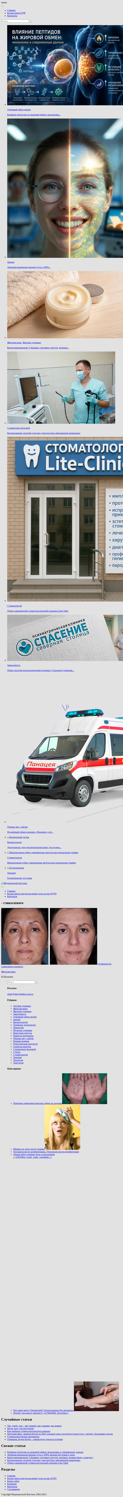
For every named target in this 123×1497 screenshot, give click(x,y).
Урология (18, 1060)
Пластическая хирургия (25, 1044)
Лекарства (18, 1027)
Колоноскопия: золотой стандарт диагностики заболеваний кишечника (43, 433)
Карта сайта (13, 1481)
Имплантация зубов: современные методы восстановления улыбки (41, 862)
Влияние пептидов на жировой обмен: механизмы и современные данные (45, 1452)
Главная (11, 10)
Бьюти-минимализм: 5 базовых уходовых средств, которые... (38, 347)
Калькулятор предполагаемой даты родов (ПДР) (32, 893)
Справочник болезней (18, 428)
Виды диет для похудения (20, 1428)
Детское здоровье (22, 1006)
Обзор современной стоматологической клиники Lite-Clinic (37, 611)
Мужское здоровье (22, 1030)
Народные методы (22, 1033)
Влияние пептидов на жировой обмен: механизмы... (34, 114)
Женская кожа (14, 342)
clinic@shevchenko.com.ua (20, 994)
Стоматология (14, 606)
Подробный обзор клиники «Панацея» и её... (30, 832)
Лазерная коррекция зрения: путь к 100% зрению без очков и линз (41, 1455)
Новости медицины (23, 1035)
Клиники (12, 1484)
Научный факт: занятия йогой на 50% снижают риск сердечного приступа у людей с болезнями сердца (60, 1434)
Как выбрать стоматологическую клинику (29, 1431)
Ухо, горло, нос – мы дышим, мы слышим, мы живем (34, 1425)
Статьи (16, 1052)
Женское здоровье (32, 342)
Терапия (11, 873)
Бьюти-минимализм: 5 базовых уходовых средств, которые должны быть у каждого (50, 1457)
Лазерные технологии (24, 1025)
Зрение (10, 262)
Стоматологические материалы (23, 1436)
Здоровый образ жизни (19, 109)
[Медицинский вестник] (14, 883)
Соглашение (13, 1489)
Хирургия (18, 1063)
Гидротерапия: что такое (19, 878)
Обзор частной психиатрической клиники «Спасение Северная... (40, 670)
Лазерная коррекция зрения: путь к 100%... (29, 267)
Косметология (14, 842)
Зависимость (13, 665)
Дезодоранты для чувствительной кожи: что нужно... (34, 847)
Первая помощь (21, 1041)
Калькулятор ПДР (16, 13)
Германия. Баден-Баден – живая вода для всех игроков (35, 1439)
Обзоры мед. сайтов (17, 827)
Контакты (12, 15)
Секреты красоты (22, 1046)
